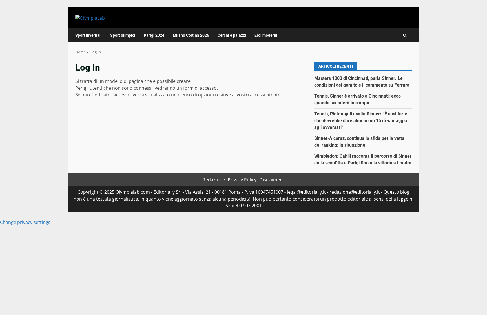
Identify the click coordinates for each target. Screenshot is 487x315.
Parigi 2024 (154, 35)
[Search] (405, 35)
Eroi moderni (265, 35)
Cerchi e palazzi (232, 35)
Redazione (214, 180)
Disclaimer (270, 180)
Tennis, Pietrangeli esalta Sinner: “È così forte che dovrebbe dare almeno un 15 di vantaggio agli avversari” (360, 120)
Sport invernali (88, 35)
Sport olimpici (122, 35)
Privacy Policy (242, 180)
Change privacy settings (25, 222)
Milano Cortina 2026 (191, 35)
